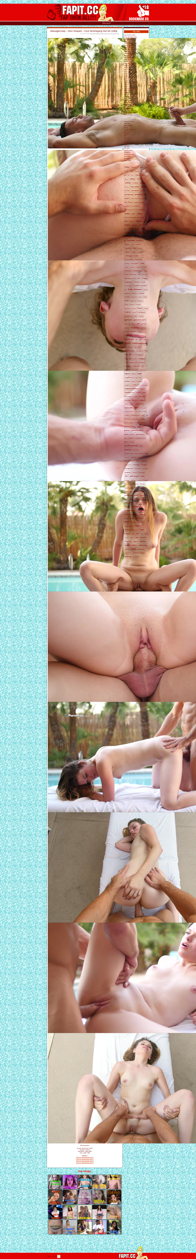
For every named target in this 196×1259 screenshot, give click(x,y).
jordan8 (127, 370)
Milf (144, 393)
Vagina (128, 541)
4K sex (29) (127, 67)
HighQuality (129, 351)
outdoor (143, 423)
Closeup (140, 248)
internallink (128, 366)
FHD (127, 301)
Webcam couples (129, 121)
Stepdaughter (129, 503)
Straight (136, 506)
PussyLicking (129, 453)
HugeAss (139, 355)
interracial (136, 366)
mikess (138, 392)
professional (131, 445)
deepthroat (137, 271)
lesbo (133, 381)
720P (138, 179)
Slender (142, 484)
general (128, 320)
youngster (136, 557)
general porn (140, 320)
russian (144, 468)
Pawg (134, 426)
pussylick (135, 450)
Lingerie (127, 385)
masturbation (131, 388)
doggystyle (129, 282)
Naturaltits (129, 408)
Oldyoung (135, 419)
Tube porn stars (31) (130, 63)
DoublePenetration (140, 285)
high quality (137, 347)
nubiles (127, 415)
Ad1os (127, 187)
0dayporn (133, 167)
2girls (132, 171)
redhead (133, 457)
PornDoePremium (140, 438)
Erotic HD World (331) (130, 37)
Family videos (128, 150)
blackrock (133, 233)
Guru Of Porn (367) (129, 35)
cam (132, 244)
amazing (129, 194)
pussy (128, 449)
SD (126, 476)
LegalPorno (129, 377)
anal (127, 198)
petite (127, 434)
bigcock (134, 225)
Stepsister (143, 503)
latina (134, 374)
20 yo (126, 179)
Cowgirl (140, 252)
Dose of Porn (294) (129, 41)
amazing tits (140, 194)
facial (141, 293)
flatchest (132, 304)
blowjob (92, 33)
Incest (126, 362)
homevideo (139, 351)
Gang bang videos (129, 154)
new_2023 (138, 411)
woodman (128, 553)
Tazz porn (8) (128, 98)
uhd (136, 537)
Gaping (141, 316)
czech (126, 267)
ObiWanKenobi (135, 415)
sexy (133, 480)
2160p (135, 183)
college (127, 252)
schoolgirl (141, 472)
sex (142, 476)
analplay (143, 198)
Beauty (132, 221)
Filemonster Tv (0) (129, 112)
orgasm (131, 423)
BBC (126, 221)
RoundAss (138, 468)
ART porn (127, 146)
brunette (131, 240)
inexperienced (134, 362)
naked (142, 400)
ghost (133, 324)
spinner (142, 495)
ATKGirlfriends (129, 210)
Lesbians (126, 142)
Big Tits (137, 229)
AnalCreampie (134, 198)
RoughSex (129, 468)
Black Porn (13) (128, 90)
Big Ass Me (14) (129, 88)
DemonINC (133, 274)
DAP (145, 267)
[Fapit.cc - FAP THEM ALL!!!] (139, 20)
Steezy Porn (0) (128, 108)
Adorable (134, 187)
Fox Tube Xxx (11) (129, 96)
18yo (137, 175)
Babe (127, 213)
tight (136, 530)
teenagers (140, 522)
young (128, 556)
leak (139, 373)
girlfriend (127, 328)
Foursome (128, 308)
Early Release (135, 289)
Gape (135, 316)
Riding (131, 461)
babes (133, 214)
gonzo (143, 328)
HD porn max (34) (129, 59)
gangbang (128, 316)
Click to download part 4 (85, 1163)
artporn (136, 202)
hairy (139, 331)
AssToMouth (135, 206)
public (141, 446)
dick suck (144, 274)
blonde (141, 233)
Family (127, 297)
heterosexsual (139, 343)
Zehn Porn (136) (129, 47)
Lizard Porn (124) (129, 51)
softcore (129, 495)
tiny (133, 534)
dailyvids (139, 267)
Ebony (145, 289)
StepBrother (138, 499)
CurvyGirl (134, 263)
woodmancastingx (139, 553)
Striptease (130, 510)
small (130, 488)
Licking (139, 381)
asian (142, 202)
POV (125, 136)
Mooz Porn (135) (129, 49)
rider (126, 461)
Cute (142, 263)
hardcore (102, 33)
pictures (140, 434)
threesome (129, 530)
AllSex (144, 187)
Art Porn (129, 202)
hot (146, 351)
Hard (136, 335)
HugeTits (128, 359)
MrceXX (135, 400)
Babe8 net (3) (128, 102)
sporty (126, 499)
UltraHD (143, 538)
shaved (139, 480)
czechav (132, 267)
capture (138, 244)
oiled (142, 415)
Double (136, 282)
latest (127, 373)
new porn (143, 408)
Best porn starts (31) (130, 65)
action (143, 183)
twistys (132, 537)
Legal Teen (138, 377)
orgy (137, 423)
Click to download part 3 (85, 1161)
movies (127, 400)
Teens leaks (127, 160)
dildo (138, 278)
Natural (132, 404)
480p (132, 179)
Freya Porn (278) (129, 45)
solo (136, 495)
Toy (142, 534)
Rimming (144, 461)
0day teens (127, 132)
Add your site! (128, 114)
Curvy (127, 263)
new (137, 407)
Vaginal (135, 541)
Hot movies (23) (128, 72)
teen (127, 521)
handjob (97, 33)
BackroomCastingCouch (132, 217)
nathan (127, 404)
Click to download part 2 (85, 1159)
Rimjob (137, 461)
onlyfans (142, 419)
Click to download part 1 (85, 1157)
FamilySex (134, 297)
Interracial (127, 152)
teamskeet (139, 518)
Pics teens (127, 140)
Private (132, 442)
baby (139, 213)
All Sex (127, 191)
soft (143, 492)
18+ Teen (131, 175)
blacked (127, 233)
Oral (126, 423)
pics (132, 434)
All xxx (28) (127, 70)
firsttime (140, 301)
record (127, 457)
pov (126, 442)
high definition (129, 347)
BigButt (128, 225)
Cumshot (138, 259)
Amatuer (143, 191)
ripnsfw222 (128, 465)
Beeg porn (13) (128, 92)
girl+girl (143, 324)
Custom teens (128, 130)
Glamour (135, 327)
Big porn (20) (128, 76)
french (134, 308)
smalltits (136, 492)
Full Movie (141, 312)
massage (107, 33)
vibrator (127, 545)
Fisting (126, 304)
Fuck (146, 308)
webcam (141, 549)
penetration (137, 430)
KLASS (142, 370)
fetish (140, 297)
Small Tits (128, 492)
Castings (126, 144)
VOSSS (127, 549)
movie (142, 396)
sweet (142, 514)
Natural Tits (140, 404)
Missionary (128, 396)
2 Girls (127, 171)
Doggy (144, 278)
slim (126, 488)
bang (142, 217)
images (141, 358)
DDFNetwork (128, 271)
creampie (128, 256)
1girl (146, 167)
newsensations (129, 411)
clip (134, 248)
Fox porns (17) (128, 80)
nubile (144, 411)
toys (146, 534)
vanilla (142, 541)
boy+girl (137, 237)
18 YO (126, 127)
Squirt (131, 499)
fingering (133, 301)
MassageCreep (115, 33)
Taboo (127, 518)
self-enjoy (134, 476)
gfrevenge (127, 324)
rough (144, 465)
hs (134, 355)
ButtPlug (127, 244)
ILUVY (135, 359)
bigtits (131, 229)
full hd (134, 312)
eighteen (127, 293)
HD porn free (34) (129, 57)
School (134, 472)
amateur (135, 190)
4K (142, 171)
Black (143, 229)
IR (142, 366)
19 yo (144, 175)
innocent (142, 362)
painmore (127, 426)
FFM (145, 297)
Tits (137, 533)
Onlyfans (126, 134)
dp (125, 289)
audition (142, 210)
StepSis (136, 503)
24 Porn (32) (127, 61)
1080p (128, 183)
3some (137, 171)
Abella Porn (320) (129, 39)
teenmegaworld (129, 526)
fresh (140, 308)
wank (133, 549)
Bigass (139, 221)
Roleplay (136, 465)
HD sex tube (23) (129, 74)
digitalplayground (130, 278)
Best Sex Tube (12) (130, 94)
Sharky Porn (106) (129, 53)
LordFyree (135, 385)
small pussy (140, 488)
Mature (142, 389)
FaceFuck (135, 293)
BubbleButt (139, 240)
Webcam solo (128, 125)
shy (130, 484)
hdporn (145, 339)
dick (139, 274)
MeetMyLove (129, 392)
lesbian (127, 381)
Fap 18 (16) (127, 82)
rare (146, 453)
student (143, 510)
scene (128, 472)
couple (133, 252)
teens (138, 526)
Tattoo (132, 518)
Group (127, 331)
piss (126, 438)
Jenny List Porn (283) (130, 43)
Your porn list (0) (129, 106)
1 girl (140, 167)
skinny (135, 484)
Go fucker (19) (128, 78)
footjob (138, 304)
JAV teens (127, 138)
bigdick (141, 225)
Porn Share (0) (128, 110)
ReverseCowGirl (142, 457)
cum (136, 255)
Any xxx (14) (128, 86)
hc (137, 339)
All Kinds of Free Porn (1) (131, 104)
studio (128, 514)
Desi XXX (127, 158)
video (134, 545)
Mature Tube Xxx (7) (130, 100)
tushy (126, 537)
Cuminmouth (129, 260)
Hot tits (128, 354)
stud (137, 510)
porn (131, 438)
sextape (127, 480)
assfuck (127, 206)
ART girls (127, 148)
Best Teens (127, 123)
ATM (136, 210)
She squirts (127, 156)
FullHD (128, 312)
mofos (136, 396)
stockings (128, 507)
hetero (128, 343)
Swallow (135, 514)
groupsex (133, 331)
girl (138, 323)
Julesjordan (135, 370)
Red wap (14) (128, 84)
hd (140, 339)
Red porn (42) (128, 55)
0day (127, 167)
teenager (133, 522)
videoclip (142, 545)
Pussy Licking (139, 453)
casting (128, 248)
